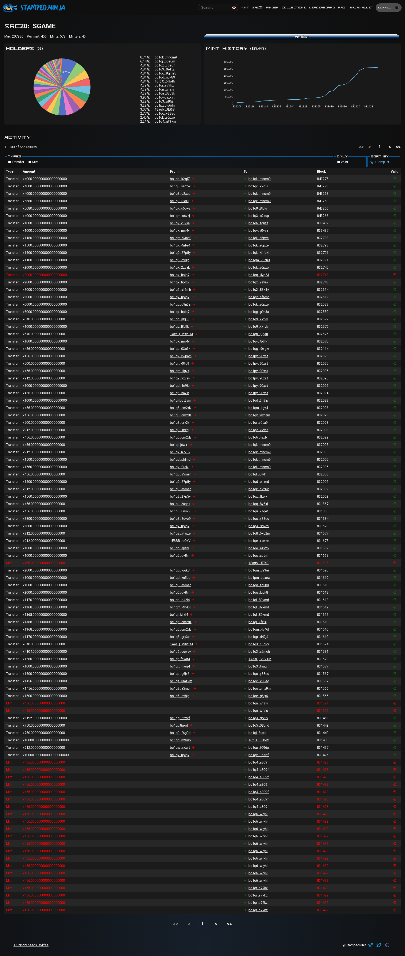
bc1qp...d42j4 (180, 600)
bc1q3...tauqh (258, 666)
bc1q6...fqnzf (258, 223)
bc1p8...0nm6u (180, 511)
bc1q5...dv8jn (179, 260)
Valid (344, 162)
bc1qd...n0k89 (165, 77)
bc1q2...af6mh (180, 290)
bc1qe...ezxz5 (258, 548)
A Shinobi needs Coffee (31, 945)
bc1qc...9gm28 (165, 73)
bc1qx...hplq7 (179, 275)
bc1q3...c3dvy (258, 644)
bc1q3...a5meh (180, 474)
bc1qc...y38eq (165, 113)
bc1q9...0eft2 (165, 69)
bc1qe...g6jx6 (179, 674)
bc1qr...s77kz (164, 85)
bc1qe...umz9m (181, 681)
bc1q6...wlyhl (257, 814)
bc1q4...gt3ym (165, 121)
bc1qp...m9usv (180, 740)
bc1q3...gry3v (180, 423)
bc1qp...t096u (258, 748)
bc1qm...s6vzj (180, 216)
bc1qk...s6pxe (165, 117)
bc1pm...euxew (259, 578)
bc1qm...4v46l (180, 607)
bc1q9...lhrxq (179, 430)
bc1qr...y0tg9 (179, 364)
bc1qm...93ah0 (180, 238)
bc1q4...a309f (258, 762)
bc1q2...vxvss (180, 378)
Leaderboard (322, 7)
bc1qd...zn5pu (180, 578)
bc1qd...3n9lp (180, 386)
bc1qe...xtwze (180, 533)
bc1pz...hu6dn (165, 105)
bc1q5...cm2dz (181, 408)
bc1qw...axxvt (165, 97)
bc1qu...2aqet (180, 504)
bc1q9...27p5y (180, 253)
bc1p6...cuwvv (180, 652)
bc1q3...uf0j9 (164, 101)
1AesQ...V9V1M (181, 334)
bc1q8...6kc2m (259, 533)
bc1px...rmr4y (180, 231)
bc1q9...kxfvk (258, 319)
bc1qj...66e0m (165, 61)
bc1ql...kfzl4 (179, 615)
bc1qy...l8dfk (179, 327)
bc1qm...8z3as (259, 570)
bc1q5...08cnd (258, 725)
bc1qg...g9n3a (180, 304)
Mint (245, 7)
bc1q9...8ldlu (179, 201)
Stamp (382, 162)
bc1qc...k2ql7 (180, 179)
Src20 (257, 7)
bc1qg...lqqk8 (180, 570)
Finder (272, 7)
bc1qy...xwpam (181, 356)
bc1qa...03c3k (165, 93)
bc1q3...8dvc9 (180, 519)
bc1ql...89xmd (258, 600)
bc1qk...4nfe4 (180, 245)
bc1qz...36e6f (165, 65)
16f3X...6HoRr (165, 81)
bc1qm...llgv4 (179, 371)
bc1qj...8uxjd (179, 725)
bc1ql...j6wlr (178, 445)
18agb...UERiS (165, 109)
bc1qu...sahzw (180, 186)
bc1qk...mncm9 (166, 57)
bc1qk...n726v (180, 452)
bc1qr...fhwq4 (180, 659)
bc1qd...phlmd (180, 460)
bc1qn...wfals (164, 89)
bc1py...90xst (258, 356)
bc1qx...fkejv (179, 467)
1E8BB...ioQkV (180, 541)
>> (398, 146)
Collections (294, 7)
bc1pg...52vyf (180, 718)
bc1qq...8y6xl (258, 504)
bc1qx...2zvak (180, 267)
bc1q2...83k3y (258, 290)
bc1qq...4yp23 (258, 275)
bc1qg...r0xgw (258, 349)
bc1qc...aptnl (179, 548)
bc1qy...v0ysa (180, 223)
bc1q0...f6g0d (180, 733)
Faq (341, 7)
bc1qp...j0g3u (179, 319)
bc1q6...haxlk (179, 393)
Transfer (18, 162)
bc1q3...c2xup (180, 194)
